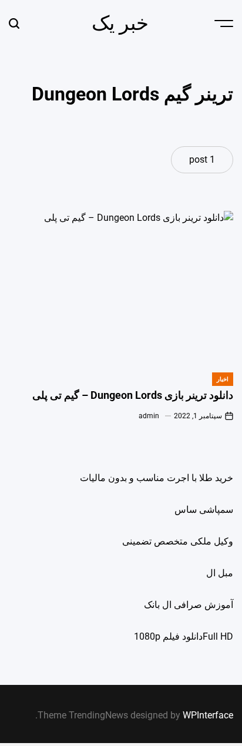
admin (149, 416)
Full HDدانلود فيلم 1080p (183, 636)
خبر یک (120, 23)
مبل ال (219, 573)
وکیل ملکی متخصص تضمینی (177, 541)
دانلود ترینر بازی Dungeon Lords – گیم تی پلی (132, 395)
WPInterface (208, 715)
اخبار (222, 379)
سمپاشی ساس (203, 509)
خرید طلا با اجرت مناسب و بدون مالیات (156, 477)
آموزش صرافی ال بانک (188, 604)
